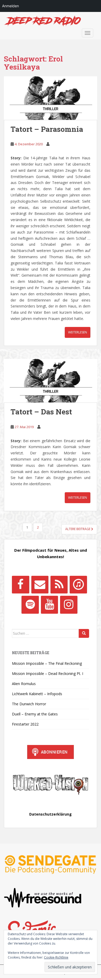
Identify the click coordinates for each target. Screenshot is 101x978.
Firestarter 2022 (25, 724)
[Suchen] (84, 633)
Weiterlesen (77, 332)
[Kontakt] (39, 584)
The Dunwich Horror (29, 703)
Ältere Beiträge (78, 529)
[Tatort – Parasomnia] (50, 98)
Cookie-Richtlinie (56, 957)
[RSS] (59, 584)
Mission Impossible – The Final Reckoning (47, 663)
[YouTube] (49, 604)
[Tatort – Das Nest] (50, 380)
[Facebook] (20, 584)
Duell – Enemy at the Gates (35, 714)
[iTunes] (78, 584)
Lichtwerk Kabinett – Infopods (37, 693)
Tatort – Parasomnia (47, 129)
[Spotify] (30, 604)
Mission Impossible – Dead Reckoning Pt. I (47, 673)
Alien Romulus (24, 683)
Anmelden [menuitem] (10, 6)
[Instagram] (68, 604)
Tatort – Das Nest (41, 411)
